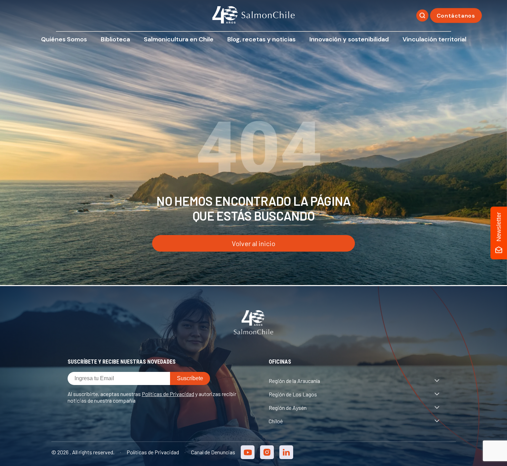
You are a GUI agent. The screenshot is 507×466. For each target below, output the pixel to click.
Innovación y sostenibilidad (349, 39)
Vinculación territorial (434, 39)
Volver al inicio (253, 243)
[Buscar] (422, 16)
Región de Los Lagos (293, 394)
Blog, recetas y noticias (261, 39)
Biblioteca (115, 39)
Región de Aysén (288, 407)
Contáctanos (456, 15)
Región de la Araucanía (294, 380)
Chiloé (276, 421)
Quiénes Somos (64, 39)
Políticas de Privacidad (168, 394)
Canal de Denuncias (213, 452)
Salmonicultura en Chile (178, 39)
